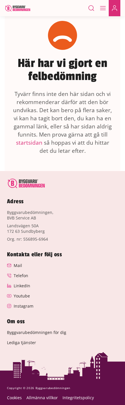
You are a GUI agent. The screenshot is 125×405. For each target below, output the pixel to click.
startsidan (29, 142)
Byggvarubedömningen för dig (36, 332)
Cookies (14, 397)
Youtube (22, 296)
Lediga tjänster (21, 342)
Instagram (23, 306)
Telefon (21, 275)
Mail (18, 265)
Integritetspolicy (78, 397)
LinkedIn (22, 285)
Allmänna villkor (42, 397)
